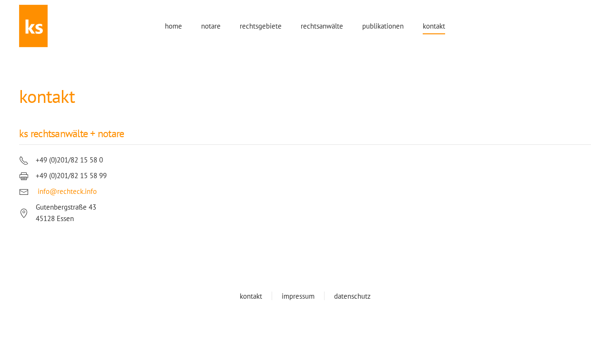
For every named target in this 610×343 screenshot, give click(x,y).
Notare (211, 25)
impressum (298, 296)
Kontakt (434, 25)
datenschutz (352, 296)
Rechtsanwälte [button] (322, 25)
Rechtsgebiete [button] (261, 25)
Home (173, 25)
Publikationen (383, 25)
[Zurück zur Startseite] (33, 26)
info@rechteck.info (67, 191)
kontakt (251, 296)
